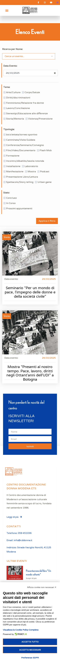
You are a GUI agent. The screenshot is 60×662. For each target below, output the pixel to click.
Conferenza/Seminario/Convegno (25, 145)
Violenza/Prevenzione (40, 119)
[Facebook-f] (38, 2)
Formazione (12, 156)
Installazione (13, 166)
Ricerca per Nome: (12, 49)
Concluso (11, 198)
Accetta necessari (30, 650)
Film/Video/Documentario (20, 150)
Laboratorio (31, 166)
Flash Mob (46, 150)
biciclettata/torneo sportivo (21, 134)
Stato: (6, 192)
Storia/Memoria (15, 119)
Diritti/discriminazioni (18, 97)
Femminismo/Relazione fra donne (25, 103)
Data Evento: (10, 66)
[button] (6, 10)
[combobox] (28, 56)
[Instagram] (45, 2)
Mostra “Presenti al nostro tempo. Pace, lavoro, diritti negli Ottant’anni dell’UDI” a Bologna (30, 373)
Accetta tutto (30, 642)
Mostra (32, 171)
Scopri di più (31, 578)
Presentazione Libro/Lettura (22, 177)
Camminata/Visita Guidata (20, 140)
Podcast (44, 171)
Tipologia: (9, 129)
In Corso (11, 203)
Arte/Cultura (13, 92)
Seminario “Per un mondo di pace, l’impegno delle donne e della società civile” (30, 292)
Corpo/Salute (32, 92)
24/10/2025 (49, 278)
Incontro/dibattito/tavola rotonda (25, 161)
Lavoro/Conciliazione (18, 108)
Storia (7, 237)
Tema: (6, 87)
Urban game (45, 182)
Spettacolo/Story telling (19, 182)
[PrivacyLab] (20, 634)
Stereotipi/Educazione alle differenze (27, 113)
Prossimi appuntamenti (19, 208)
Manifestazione (14, 171)
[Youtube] (51, 2)
